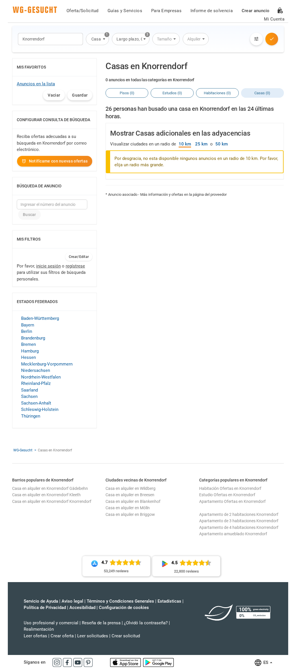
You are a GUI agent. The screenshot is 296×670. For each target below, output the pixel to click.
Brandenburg (33, 338)
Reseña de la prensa (101, 622)
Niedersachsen (35, 370)
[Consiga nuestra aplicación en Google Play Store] (158, 662)
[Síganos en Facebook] (68, 662)
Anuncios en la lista (36, 83)
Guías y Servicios (125, 10)
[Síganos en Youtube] (78, 662)
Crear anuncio (256, 10)
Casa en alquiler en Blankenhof (133, 501)
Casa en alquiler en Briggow (130, 514)
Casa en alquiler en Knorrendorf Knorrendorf (51, 501)
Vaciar (54, 95)
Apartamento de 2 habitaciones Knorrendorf (238, 514)
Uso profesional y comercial (51, 622)
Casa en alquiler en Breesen (130, 494)
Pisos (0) (127, 93)
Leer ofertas (35, 635)
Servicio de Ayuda (41, 601)
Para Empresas (166, 10)
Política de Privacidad (45, 607)
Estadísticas (169, 601)
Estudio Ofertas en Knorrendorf (227, 494)
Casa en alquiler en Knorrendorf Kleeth (46, 494)
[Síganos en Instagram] (57, 662)
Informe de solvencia (211, 10)
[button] (97, 39)
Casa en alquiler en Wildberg (131, 488)
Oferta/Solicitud (82, 10)
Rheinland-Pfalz (36, 383)
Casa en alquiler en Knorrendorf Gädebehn (50, 488)
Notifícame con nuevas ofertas (58, 161)
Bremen (28, 344)
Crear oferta (62, 635)
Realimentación (39, 629)
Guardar (80, 95)
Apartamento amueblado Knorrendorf (233, 533)
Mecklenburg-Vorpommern (47, 364)
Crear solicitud (126, 635)
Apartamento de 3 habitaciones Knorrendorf (238, 520)
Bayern (27, 325)
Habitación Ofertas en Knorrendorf (230, 488)
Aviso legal (72, 601)
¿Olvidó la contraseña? (146, 622)
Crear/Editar (79, 257)
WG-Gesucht (22, 450)
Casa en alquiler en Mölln (128, 507)
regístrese (75, 266)
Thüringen (30, 416)
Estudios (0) (172, 93)
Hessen (28, 357)
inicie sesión (48, 266)
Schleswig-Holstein (39, 409)
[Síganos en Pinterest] (88, 662)
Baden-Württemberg (40, 318)
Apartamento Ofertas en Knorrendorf (232, 501)
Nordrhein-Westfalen (41, 377)
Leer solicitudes (92, 635)
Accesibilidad (82, 607)
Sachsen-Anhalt (36, 403)
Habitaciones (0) (217, 93)
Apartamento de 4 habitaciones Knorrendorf (238, 527)
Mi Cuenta (274, 19)
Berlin (26, 331)
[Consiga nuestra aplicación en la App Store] (126, 662)
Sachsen (29, 396)
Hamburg (30, 351)
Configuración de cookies (124, 607)
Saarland (29, 390)
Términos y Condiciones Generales (120, 601)
